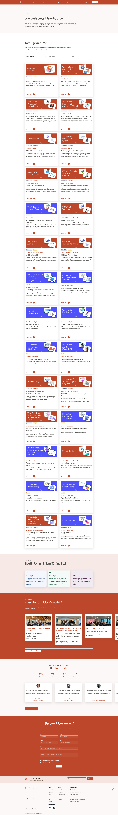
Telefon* (61, 740)
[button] (33, 2)
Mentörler (51, 2)
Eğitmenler (50, 792)
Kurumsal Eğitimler (66, 2)
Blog (49, 799)
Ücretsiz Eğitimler (43, 2)
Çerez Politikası (73, 789)
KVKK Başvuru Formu (74, 794)
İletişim (49, 794)
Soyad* (61, 734)
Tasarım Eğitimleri (61, 789)
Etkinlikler (74, 2)
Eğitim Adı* (42, 746)
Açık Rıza (43, 762)
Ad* (40, 734)
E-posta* (41, 740)
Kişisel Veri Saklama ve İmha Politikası (77, 792)
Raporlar (50, 801)
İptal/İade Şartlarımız (74, 801)
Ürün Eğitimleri (61, 792)
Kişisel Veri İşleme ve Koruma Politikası (77, 799)
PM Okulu (60, 799)
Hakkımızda (50, 789)
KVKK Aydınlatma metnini (47, 760)
